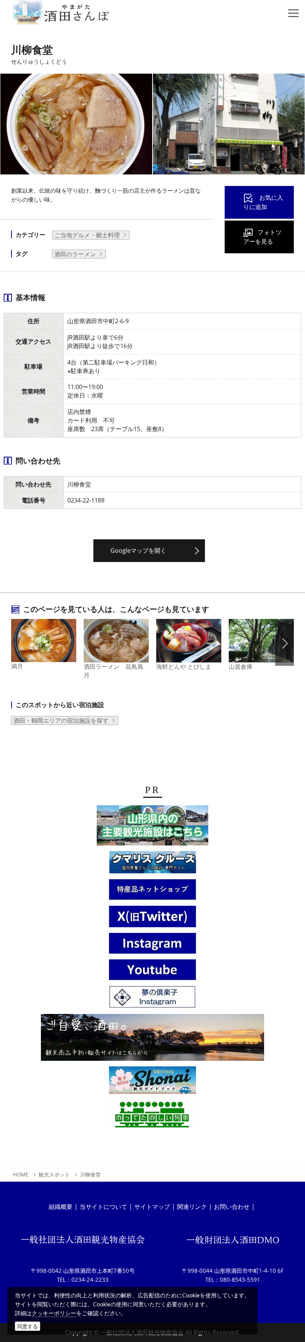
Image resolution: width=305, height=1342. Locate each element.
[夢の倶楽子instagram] (152, 999)
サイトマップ (152, 1207)
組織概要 (61, 1207)
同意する (27, 1326)
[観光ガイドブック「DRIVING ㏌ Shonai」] (152, 1082)
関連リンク (192, 1207)
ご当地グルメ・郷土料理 (87, 235)
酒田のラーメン (75, 254)
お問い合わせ (232, 1207)
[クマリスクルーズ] (152, 864)
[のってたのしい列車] (152, 1117)
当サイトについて (103, 1207)
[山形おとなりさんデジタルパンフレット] (152, 828)
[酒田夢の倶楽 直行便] (152, 892)
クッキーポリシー (54, 1313)
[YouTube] (152, 972)
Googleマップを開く (138, 550)
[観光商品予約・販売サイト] (152, 1040)
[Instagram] (152, 945)
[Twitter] (152, 919)
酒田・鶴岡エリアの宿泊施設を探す (61, 720)
